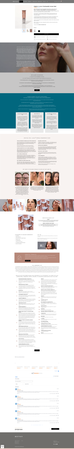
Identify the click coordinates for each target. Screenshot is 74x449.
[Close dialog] (51, 214)
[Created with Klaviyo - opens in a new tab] (37, 234)
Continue (29, 229)
